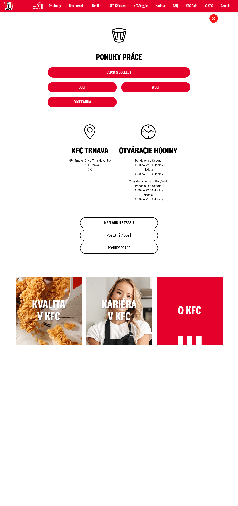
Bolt (82, 87)
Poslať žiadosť (119, 235)
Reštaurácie (76, 6)
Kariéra (160, 6)
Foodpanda (82, 102)
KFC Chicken (117, 6)
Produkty (55, 6)
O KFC (209, 6)
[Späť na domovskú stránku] (8, 5)
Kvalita (96, 6)
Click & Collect (119, 72)
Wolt (156, 87)
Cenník (225, 6)
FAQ (175, 6)
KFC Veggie (141, 6)
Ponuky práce (119, 248)
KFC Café (191, 6)
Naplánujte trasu (119, 223)
